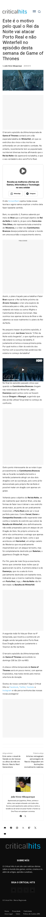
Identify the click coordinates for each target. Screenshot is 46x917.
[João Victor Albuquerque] (23, 784)
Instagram (7, 690)
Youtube (30, 687)
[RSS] (23, 827)
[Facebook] (21, 815)
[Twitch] (29, 827)
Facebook (13, 687)
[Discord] (5, 827)
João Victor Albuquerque (13, 66)
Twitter (22, 687)
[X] (25, 815)
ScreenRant (13, 201)
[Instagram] (17, 827)
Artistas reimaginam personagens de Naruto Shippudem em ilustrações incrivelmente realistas (33, 761)
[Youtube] (5, 833)
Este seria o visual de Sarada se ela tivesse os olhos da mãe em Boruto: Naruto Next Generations (12, 761)
